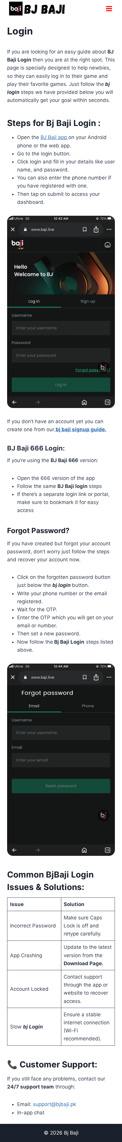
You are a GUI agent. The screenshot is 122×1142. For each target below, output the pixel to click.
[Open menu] (109, 8)
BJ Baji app (54, 137)
